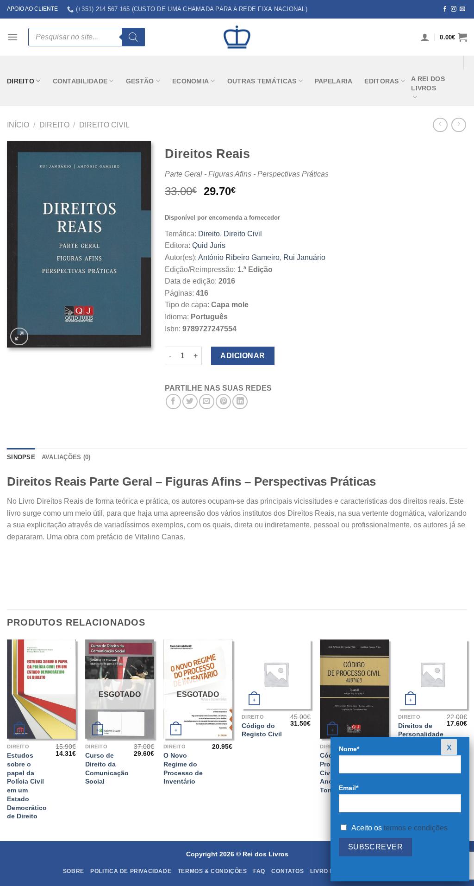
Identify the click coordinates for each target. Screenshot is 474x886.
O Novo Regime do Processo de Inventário (183, 768)
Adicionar (242, 356)
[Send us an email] (462, 9)
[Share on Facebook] (173, 401)
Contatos (287, 871)
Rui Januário (304, 257)
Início (18, 125)
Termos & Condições (212, 871)
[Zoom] (19, 337)
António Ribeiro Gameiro (239, 257)
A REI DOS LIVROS (428, 83)
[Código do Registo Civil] (276, 674)
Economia (190, 81)
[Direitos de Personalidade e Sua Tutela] (432, 674)
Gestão (140, 81)
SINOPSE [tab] (21, 457)
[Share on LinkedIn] (240, 401)
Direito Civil (104, 125)
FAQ (259, 871)
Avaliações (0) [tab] (66, 457)
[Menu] (12, 36)
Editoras (381, 81)
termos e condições (416, 828)
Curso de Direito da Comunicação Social (107, 768)
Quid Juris (208, 245)
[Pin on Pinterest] (223, 401)
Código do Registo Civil (262, 730)
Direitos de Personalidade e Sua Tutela (420, 734)
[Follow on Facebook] (445, 9)
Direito (20, 81)
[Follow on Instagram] (453, 9)
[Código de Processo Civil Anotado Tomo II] (354, 689)
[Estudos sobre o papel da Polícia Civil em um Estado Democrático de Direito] (41, 689)
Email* (348, 787)
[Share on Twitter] (190, 401)
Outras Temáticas (262, 81)
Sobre (73, 871)
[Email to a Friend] (206, 401)
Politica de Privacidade (130, 871)
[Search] (133, 37)
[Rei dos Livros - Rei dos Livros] (237, 37)
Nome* (349, 749)
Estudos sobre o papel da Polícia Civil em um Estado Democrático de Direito (27, 786)
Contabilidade (80, 81)
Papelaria (334, 81)
